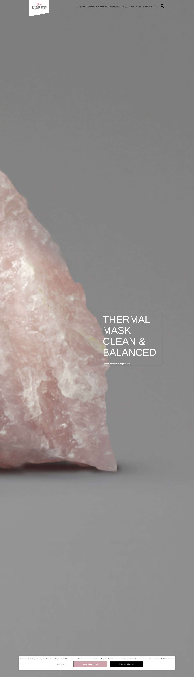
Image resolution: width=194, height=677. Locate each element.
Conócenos (83, 13)
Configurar (60, 664)
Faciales (115, 13)
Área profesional (145, 6)
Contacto (133, 6)
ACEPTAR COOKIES (126, 664)
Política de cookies (168, 659)
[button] (155, 6)
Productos (104, 6)
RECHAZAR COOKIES (90, 664)
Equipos (125, 6)
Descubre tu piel (94, 13)
